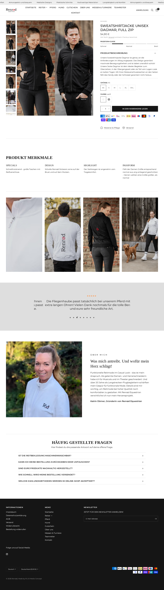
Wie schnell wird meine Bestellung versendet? (46, 475)
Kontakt (75, 13)
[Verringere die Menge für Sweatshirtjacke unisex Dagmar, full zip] (102, 109)
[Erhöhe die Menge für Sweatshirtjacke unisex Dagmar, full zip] (109, 109)
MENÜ (48, 507)
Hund (61, 7)
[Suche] (152, 10)
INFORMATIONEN (14, 507)
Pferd (53, 7)
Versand (111, 37)
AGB (8, 519)
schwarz (109, 99)
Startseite (30, 7)
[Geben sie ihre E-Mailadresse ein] (155, 519)
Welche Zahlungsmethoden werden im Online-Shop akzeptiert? (56, 481)
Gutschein (72, 7)
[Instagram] (8, 554)
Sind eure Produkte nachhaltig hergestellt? (45, 468)
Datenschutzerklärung (16, 515)
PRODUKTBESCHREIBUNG (114, 53)
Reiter (42, 7)
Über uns (85, 7)
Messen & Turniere (102, 7)
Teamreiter (120, 7)
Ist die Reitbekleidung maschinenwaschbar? (44, 456)
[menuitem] (30, 7)
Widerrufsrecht (13, 526)
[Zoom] (88, 25)
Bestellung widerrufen (16, 529)
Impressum (11, 512)
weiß (103, 99)
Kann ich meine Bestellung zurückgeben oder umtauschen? (54, 462)
